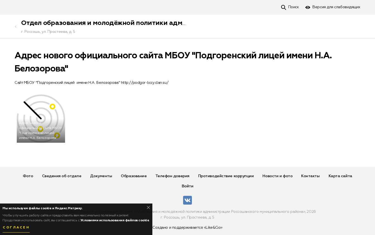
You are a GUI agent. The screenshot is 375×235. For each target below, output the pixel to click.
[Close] (148, 207)
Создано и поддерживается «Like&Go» (187, 228)
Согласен (16, 227)
